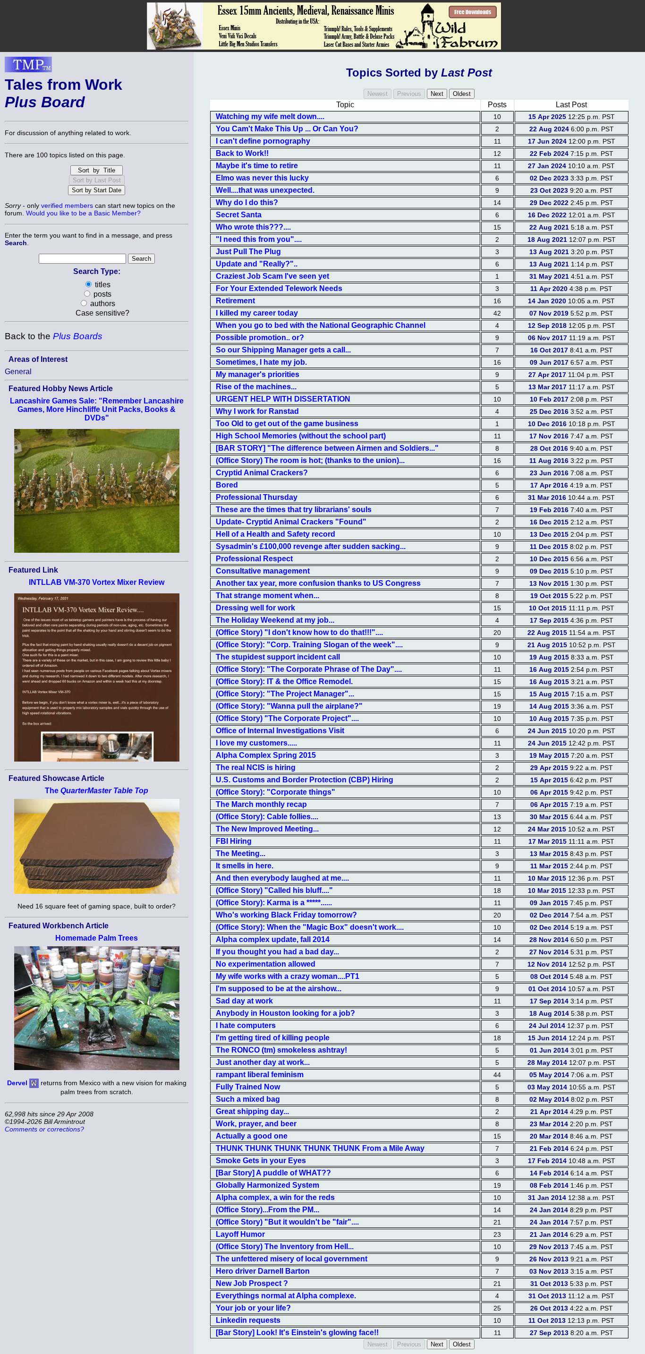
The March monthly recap (261, 804)
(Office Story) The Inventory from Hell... (285, 1247)
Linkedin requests (248, 1320)
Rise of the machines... (256, 387)
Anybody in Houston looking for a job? (285, 1013)
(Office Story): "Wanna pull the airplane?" (289, 706)
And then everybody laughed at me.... (282, 878)
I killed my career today (257, 313)
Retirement (235, 301)
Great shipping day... (252, 1111)
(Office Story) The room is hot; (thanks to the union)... (310, 460)
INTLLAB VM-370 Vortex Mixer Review (96, 582)
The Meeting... (240, 853)
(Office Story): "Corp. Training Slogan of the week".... (309, 645)
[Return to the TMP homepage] (28, 67)
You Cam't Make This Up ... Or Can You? (287, 129)
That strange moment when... (267, 595)
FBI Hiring (234, 841)
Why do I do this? (247, 202)
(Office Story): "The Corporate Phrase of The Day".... (309, 669)
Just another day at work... (263, 1062)
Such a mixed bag (248, 1099)
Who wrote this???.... (253, 227)
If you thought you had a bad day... (277, 952)
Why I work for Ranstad (257, 411)
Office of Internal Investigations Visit (280, 731)
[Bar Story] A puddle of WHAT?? (273, 1173)
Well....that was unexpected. (265, 190)
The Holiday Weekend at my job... (275, 620)
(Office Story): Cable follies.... (267, 817)
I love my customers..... (256, 743)
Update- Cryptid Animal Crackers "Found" (291, 522)
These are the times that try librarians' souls (294, 510)
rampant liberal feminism (260, 1075)
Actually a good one (252, 1136)
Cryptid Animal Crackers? (262, 473)
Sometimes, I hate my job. (261, 362)
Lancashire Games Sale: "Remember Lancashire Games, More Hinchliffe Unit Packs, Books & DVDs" (97, 409)
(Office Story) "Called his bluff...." (274, 890)
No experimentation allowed (265, 964)
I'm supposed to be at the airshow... (278, 989)
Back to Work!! (242, 153)
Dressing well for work (255, 608)
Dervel (17, 1083)
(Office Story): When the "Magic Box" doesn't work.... (310, 927)
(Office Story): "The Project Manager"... (285, 694)
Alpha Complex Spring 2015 (266, 755)
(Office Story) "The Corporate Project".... (287, 718)
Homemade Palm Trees (96, 938)
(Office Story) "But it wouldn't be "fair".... (287, 1222)
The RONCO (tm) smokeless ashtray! (281, 1050)
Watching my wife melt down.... (270, 116)
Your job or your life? (253, 1308)
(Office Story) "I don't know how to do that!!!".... (299, 632)
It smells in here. (244, 866)
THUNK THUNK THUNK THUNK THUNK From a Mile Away (320, 1148)
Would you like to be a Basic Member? (83, 213)
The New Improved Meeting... (267, 829)
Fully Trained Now (248, 1087)
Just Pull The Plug (248, 252)
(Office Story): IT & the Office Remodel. (284, 681)
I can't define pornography (263, 141)
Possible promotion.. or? (260, 338)
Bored (227, 485)
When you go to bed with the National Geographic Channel (320, 325)
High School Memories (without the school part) (301, 436)
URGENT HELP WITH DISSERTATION (283, 399)
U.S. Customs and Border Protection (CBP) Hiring (304, 780)
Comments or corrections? (44, 1129)
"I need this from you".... (259, 239)
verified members (67, 205)
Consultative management (263, 571)
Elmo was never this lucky (262, 178)
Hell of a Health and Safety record (275, 534)
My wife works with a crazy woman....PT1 (287, 976)
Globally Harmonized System (267, 1185)
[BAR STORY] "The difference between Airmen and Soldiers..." (327, 448)
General (18, 372)
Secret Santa (239, 215)
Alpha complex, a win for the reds (275, 1197)
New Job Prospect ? (252, 1283)
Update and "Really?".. (256, 264)
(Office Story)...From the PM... (267, 1210)
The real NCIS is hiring (256, 767)
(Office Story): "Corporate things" (275, 792)
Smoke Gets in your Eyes (261, 1161)
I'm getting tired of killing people (273, 1038)
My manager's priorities (257, 374)
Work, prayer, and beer (256, 1124)
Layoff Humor (240, 1234)
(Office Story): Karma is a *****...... (274, 903)
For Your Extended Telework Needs (279, 288)
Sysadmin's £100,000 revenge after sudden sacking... (311, 546)
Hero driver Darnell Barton (263, 1271)
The (96, 791)
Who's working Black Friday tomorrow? (286, 915)
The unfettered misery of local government (291, 1259)
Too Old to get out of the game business (287, 424)
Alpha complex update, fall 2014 (273, 939)
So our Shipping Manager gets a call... (283, 350)
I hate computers (246, 1025)
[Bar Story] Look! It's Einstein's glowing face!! (297, 1332)
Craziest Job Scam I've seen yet (272, 276)
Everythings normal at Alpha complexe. (286, 1296)
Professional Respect (254, 559)
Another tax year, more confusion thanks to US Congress (318, 583)
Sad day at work (244, 1001)
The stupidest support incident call (278, 657)
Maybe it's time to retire (257, 166)
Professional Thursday (256, 497)
